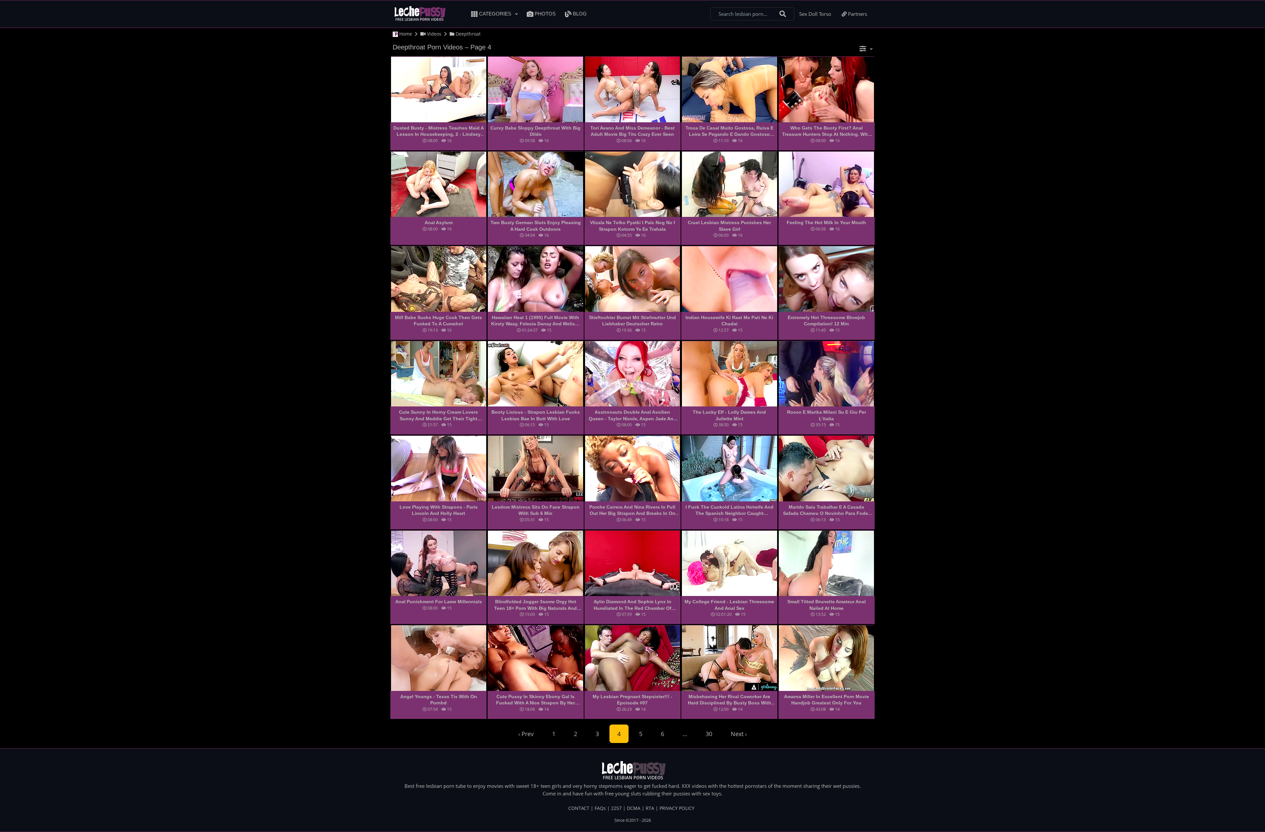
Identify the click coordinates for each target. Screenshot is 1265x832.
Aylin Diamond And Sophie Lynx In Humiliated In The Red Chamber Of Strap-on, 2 (632, 605)
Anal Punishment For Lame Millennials (438, 601)
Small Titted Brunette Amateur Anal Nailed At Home (826, 605)
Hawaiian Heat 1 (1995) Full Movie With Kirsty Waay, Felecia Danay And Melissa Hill (535, 321)
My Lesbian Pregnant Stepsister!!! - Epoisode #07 (632, 700)
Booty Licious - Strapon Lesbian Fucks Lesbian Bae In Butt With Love (536, 415)
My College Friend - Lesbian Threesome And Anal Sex (729, 605)
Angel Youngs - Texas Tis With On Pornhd (438, 700)
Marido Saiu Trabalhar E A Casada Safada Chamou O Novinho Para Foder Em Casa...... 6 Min (826, 510)
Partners (857, 14)
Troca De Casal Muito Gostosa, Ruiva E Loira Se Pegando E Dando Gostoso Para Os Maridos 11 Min (729, 131)
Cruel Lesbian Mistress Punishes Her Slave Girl (729, 226)
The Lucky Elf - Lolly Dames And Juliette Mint (729, 415)
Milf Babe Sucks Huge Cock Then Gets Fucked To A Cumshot (438, 321)
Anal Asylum (439, 222)
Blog (579, 13)
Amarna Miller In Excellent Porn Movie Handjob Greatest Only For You (826, 700)
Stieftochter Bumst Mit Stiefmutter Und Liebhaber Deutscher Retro (632, 321)
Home (405, 34)
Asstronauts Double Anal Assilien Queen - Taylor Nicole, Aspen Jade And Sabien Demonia (632, 415)
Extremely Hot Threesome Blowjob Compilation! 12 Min (826, 321)
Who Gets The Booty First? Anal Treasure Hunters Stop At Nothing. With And (826, 131)
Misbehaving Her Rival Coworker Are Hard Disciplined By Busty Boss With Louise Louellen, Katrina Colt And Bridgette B (729, 700)
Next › (739, 734)
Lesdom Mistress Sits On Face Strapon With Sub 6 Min (535, 510)
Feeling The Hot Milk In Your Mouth (826, 222)
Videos (433, 34)
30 (709, 734)
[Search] (782, 14)
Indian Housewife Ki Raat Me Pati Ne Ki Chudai (729, 321)
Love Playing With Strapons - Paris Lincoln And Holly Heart (439, 510)
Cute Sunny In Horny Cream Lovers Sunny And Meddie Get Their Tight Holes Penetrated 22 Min (438, 415)
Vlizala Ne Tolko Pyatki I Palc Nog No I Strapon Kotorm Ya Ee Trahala (632, 226)
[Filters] (865, 48)
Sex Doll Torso (815, 14)
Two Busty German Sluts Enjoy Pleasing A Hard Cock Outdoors (536, 226)
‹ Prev (526, 734)
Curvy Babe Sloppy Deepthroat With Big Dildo (535, 131)
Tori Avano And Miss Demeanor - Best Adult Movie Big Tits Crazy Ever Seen (632, 131)
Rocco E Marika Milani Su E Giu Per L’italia (826, 415)
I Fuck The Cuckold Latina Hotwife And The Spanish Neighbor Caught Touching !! (729, 510)
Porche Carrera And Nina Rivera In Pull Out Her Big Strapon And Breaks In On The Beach (632, 510)
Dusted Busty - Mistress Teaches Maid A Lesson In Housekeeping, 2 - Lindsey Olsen (438, 131)
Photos (544, 13)
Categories (495, 13)
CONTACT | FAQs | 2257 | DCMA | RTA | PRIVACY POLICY (631, 808)
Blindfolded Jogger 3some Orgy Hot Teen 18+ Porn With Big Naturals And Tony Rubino (535, 605)
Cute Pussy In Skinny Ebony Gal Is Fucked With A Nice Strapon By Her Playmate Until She (535, 700)
